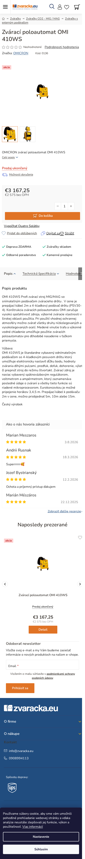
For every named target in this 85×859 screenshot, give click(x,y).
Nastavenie (41, 837)
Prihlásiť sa (20, 688)
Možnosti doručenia (21, 174)
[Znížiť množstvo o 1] (58, 206)
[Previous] (5, 584)
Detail (43, 629)
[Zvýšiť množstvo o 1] (71, 206)
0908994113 (19, 758)
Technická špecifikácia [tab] (39, 273)
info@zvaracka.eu (21, 751)
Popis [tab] (8, 273)
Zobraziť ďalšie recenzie (64, 511)
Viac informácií (32, 827)
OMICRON (20, 53)
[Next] (80, 584)
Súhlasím (41, 849)
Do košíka (46, 216)
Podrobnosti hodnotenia (62, 47)
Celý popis (8, 157)
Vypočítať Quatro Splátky (22, 226)
